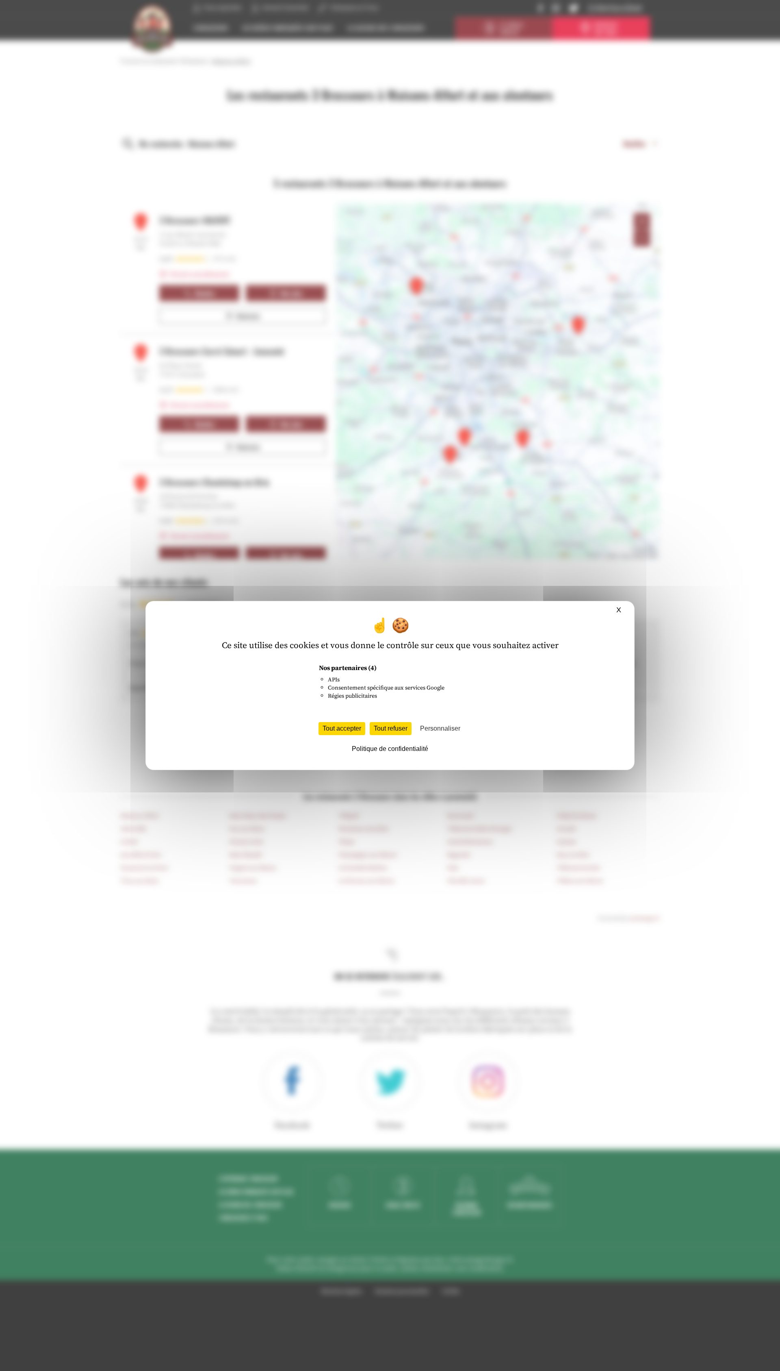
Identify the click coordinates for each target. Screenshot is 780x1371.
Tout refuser (390, 728)
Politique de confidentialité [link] (390, 748)
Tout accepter (342, 728)
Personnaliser (440, 728)
